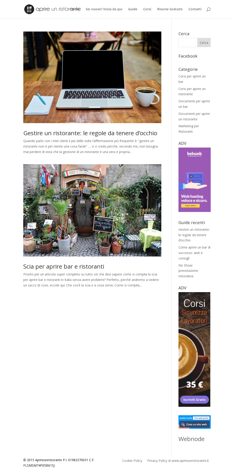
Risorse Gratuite (170, 9)
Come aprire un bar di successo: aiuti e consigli (194, 252)
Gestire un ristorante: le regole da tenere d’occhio (90, 133)
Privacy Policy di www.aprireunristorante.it (178, 461)
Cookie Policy (132, 461)
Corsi (147, 9)
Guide (132, 9)
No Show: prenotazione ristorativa (188, 270)
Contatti (195, 9)
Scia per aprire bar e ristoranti (63, 266)
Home (75, 9)
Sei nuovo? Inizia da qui (104, 9)
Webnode (191, 439)
